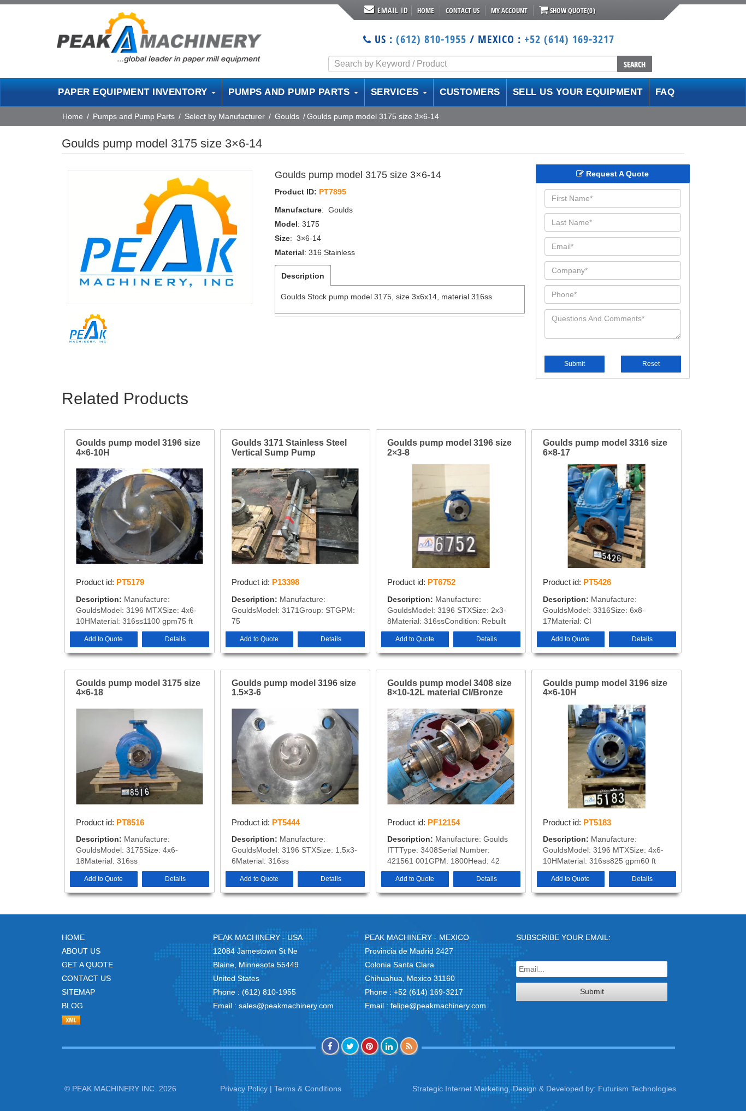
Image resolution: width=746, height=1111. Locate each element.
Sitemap (78, 992)
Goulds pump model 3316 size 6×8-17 (605, 447)
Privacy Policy (244, 1088)
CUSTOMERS (470, 92)
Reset (651, 364)
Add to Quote (103, 639)
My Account (509, 10)
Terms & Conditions (307, 1088)
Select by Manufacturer (225, 116)
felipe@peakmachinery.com (438, 1005)
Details (175, 639)
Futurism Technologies (637, 1088)
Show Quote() (571, 10)
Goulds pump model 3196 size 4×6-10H (138, 447)
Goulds (287, 116)
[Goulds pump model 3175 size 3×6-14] (160, 237)
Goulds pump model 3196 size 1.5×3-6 (294, 688)
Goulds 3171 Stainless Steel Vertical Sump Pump (289, 447)
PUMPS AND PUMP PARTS (290, 92)
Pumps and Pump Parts (134, 116)
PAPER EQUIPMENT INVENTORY (134, 92)
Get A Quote (87, 964)
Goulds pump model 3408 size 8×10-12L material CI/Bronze (449, 688)
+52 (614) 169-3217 (569, 39)
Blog (72, 1005)
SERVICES (396, 92)
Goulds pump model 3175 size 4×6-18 (138, 688)
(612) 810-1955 (431, 39)
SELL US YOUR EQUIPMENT (578, 92)
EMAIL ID (392, 10)
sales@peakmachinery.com (286, 1005)
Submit (574, 364)
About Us (81, 951)
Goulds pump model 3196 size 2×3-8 (449, 447)
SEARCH (635, 64)
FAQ (665, 92)
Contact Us (462, 10)
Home (425, 10)
